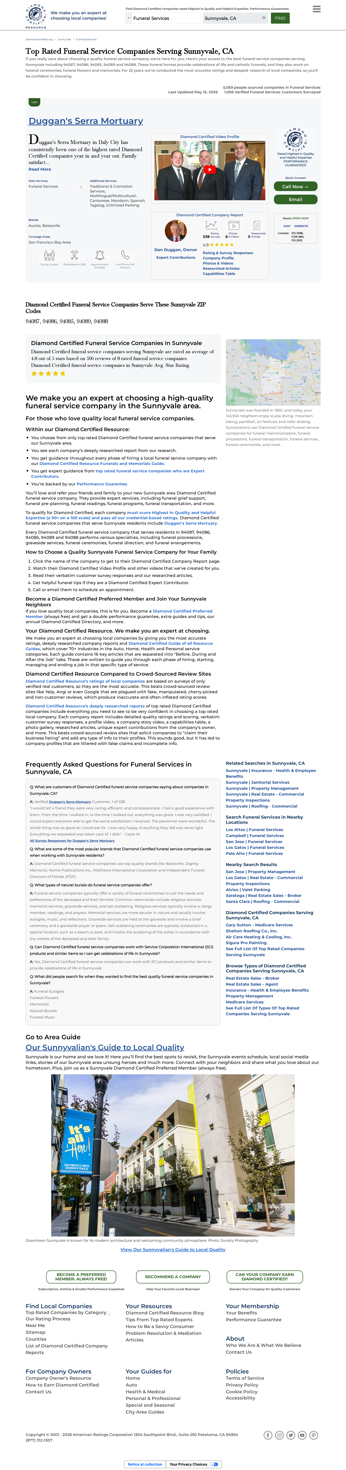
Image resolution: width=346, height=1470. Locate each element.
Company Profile (218, 258)
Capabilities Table (219, 274)
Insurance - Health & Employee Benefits (267, 990)
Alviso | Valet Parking (248, 889)
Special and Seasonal (150, 1405)
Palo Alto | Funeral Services (254, 853)
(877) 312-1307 (39, 1440)
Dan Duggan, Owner (175, 249)
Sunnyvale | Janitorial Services (258, 782)
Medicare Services (245, 1002)
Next (143, 256)
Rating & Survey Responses (228, 253)
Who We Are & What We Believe (263, 1345)
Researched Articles (221, 268)
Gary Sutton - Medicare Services (259, 925)
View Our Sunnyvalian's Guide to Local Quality (173, 1249)
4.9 (206, 245)
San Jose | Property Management (260, 871)
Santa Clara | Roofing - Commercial (262, 901)
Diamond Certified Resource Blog (165, 1313)
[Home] (35, 16)
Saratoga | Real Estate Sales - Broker (264, 895)
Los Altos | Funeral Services (254, 829)
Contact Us (239, 1352)
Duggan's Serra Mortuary (190, 523)
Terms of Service (245, 1378)
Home (133, 1378)
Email (295, 199)
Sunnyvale (64, 39)
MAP (287, 226)
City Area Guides (145, 1412)
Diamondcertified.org (39, 39)
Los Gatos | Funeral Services (255, 847)
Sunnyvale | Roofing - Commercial (261, 806)
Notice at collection (145, 1464)
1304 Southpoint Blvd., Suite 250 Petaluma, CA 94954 (186, 1434)
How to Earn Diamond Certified (62, 1385)
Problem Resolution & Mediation (163, 1333)
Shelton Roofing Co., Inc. (252, 931)
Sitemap (35, 1332)
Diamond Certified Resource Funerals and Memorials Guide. (102, 463)
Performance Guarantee (102, 484)
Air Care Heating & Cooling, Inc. (259, 937)
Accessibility (240, 1398)
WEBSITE (301, 226)
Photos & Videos (218, 263)
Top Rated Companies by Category (66, 1312)
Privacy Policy (242, 1385)
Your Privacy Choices (188, 1464)
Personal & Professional (153, 1398)
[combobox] (166, 18)
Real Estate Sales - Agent (252, 984)
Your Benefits (241, 1313)
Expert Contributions (175, 257)
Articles (135, 1340)
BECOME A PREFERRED (81, 1276)
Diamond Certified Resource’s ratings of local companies (85, 681)
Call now (293, 186)
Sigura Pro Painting (246, 942)
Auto (131, 1385)
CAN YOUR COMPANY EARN (265, 1276)
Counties (36, 1339)
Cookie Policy (241, 1392)
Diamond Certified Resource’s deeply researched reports (85, 706)
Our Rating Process (48, 1319)
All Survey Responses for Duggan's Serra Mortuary (72, 841)
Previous (31, 256)
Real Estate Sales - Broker (253, 978)
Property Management (249, 996)
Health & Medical (145, 1392)
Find (280, 18)
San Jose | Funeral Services (254, 841)
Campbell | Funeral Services (255, 835)
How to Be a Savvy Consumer (160, 1326)
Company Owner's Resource (58, 1378)
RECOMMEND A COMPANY (173, 1276)
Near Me (35, 1325)
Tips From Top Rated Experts (159, 1319)
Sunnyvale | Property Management (262, 788)
